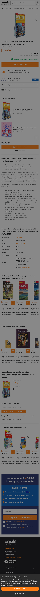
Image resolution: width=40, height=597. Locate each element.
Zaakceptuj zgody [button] (20, 589)
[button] (20, 594)
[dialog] (20, 585)
